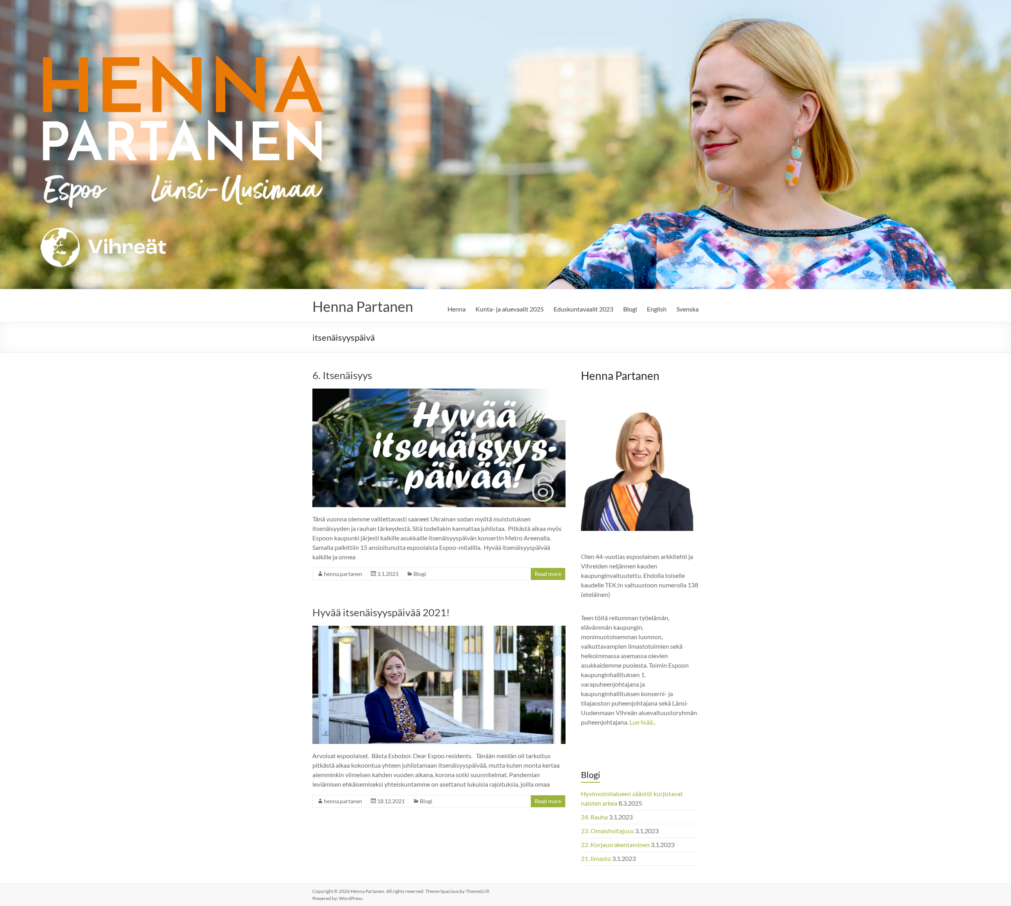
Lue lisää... (643, 722)
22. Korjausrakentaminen (615, 844)
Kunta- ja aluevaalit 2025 (509, 309)
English (657, 309)
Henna (456, 309)
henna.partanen (343, 573)
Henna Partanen (362, 306)
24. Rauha (594, 817)
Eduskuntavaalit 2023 (583, 309)
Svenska (688, 309)
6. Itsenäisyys (342, 375)
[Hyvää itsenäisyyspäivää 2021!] (439, 629)
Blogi (630, 309)
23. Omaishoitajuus (607, 830)
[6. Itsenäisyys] (439, 392)
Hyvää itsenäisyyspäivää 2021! (381, 612)
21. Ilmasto (596, 858)
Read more (548, 573)
